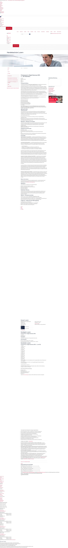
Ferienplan (47, 31)
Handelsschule (9, 28)
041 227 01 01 (2, 22)
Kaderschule (15, 28)
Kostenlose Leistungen (52, 90)
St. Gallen (9, 73)
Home (1, 1)
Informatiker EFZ (42, 28)
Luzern (8, 71)
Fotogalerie (1, 487)
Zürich (21, 206)
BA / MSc (20, 28)
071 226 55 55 (2, 24)
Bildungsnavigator (51, 91)
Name (26, 467)
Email (26, 469)
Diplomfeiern (43, 31)
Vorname (27, 468)
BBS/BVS (1, 497)
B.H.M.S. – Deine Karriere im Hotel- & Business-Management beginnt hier (14, 0)
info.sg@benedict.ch (3, 534)
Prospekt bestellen (51, 88)
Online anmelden (51, 89)
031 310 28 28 (2, 20)
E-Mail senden (23, 219)
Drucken (50, 92)
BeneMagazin (2, 500)
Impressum (13, 539)
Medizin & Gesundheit (26, 28)
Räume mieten (2, 11)
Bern (8, 69)
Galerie (1, 10)
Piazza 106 (1, 501)
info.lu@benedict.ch (2, 526)
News (1, 4)
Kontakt (1, 3)
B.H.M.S (1, 498)
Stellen (51, 31)
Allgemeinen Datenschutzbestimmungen (29, 472)
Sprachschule (3, 28)
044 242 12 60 (9, 37)
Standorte (1, 2)
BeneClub (1, 5)
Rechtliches (10, 539)
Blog (0, 6)
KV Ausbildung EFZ (35, 28)
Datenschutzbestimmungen (41, 472)
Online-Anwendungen (26, 265)
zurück (22, 463)
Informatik (47, 28)
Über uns (1, 7)
